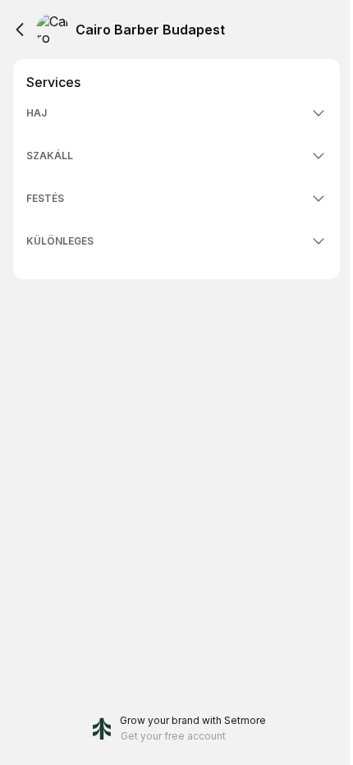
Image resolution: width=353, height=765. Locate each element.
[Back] (19, 29)
